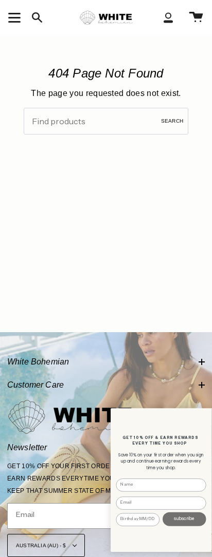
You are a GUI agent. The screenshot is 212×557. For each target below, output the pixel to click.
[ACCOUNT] (168, 17)
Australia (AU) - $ (42, 545)
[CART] (196, 17)
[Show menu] (16, 17)
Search (172, 121)
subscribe (184, 519)
